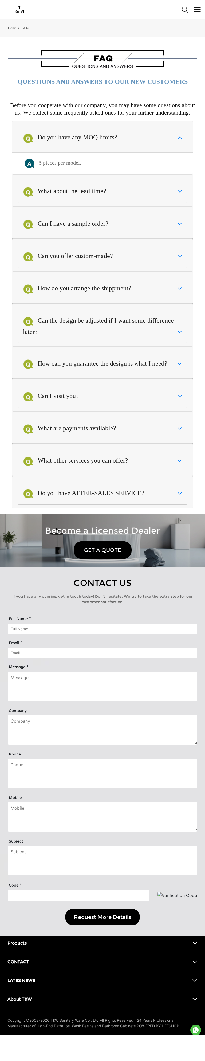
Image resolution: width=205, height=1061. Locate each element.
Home (12, 28)
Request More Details (102, 917)
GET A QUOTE (102, 550)
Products (17, 943)
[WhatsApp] (195, 1030)
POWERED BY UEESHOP (158, 1026)
